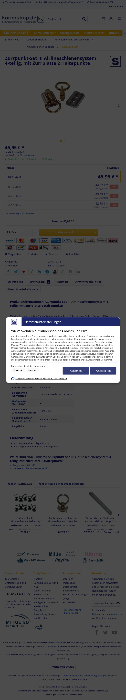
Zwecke (18, 370)
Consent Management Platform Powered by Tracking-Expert (41, 378)
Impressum (39, 366)
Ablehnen (76, 371)
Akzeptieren (103, 371)
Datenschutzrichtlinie (21, 366)
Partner (32, 370)
